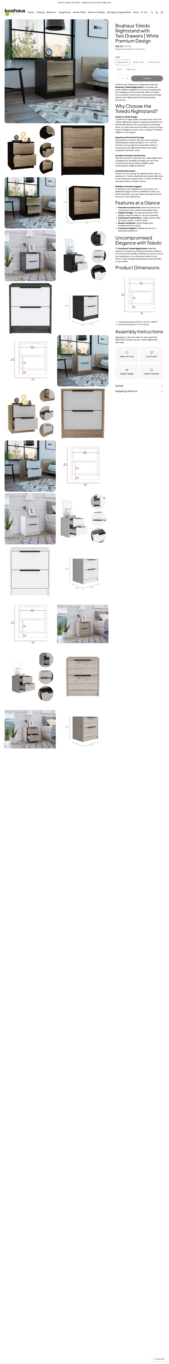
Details (119, 385)
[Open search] (152, 12)
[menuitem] (136, 12)
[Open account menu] (156, 12)
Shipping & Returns (126, 391)
